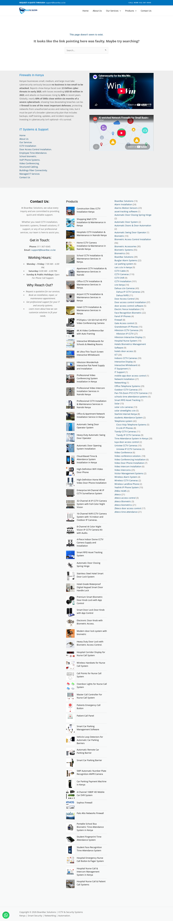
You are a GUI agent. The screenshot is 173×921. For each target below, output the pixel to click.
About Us (97, 10)
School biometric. (28, 156)
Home (85, 10)
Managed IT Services (29, 173)
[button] (140, 2)
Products (129, 10)
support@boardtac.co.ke (43, 250)
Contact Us (146, 10)
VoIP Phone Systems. (29, 159)
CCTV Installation (27, 145)
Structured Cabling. (28, 166)
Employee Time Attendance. (33, 152)
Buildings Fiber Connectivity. (33, 170)
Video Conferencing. (29, 163)
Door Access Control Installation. (35, 149)
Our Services (112, 10)
